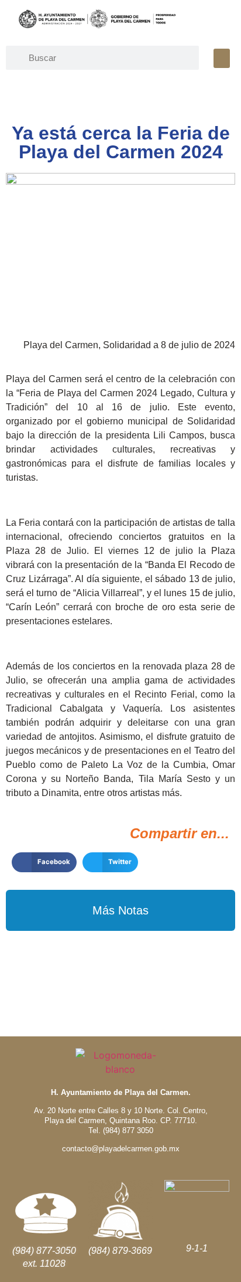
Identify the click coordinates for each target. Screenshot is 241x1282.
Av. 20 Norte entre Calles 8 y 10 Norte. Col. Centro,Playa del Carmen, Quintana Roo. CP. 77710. (121, 1115)
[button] (222, 58)
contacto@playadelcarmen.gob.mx (121, 1148)
